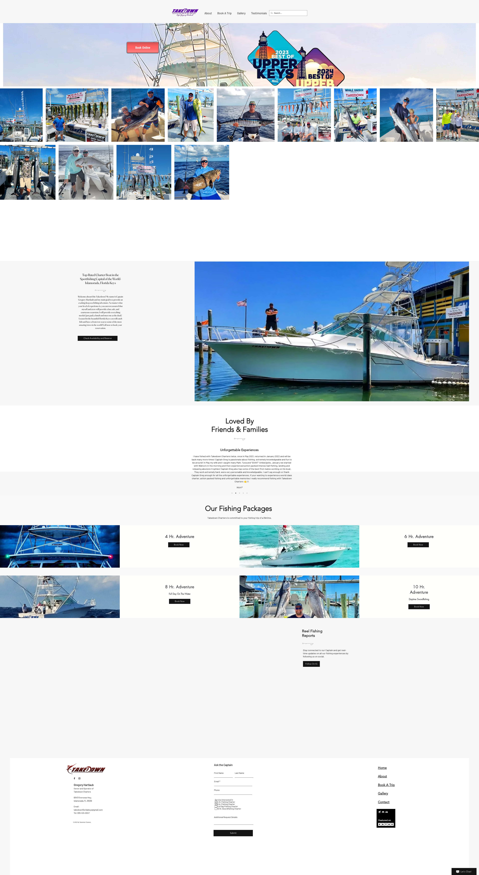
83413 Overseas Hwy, (82, 797)
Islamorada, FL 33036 (83, 801)
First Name (219, 773)
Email (216, 781)
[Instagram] (79, 778)
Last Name (239, 773)
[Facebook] (74, 778)
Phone (217, 790)
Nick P (239, 487)
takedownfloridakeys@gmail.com (88, 810)
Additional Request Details (225, 817)
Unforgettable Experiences (239, 450)
